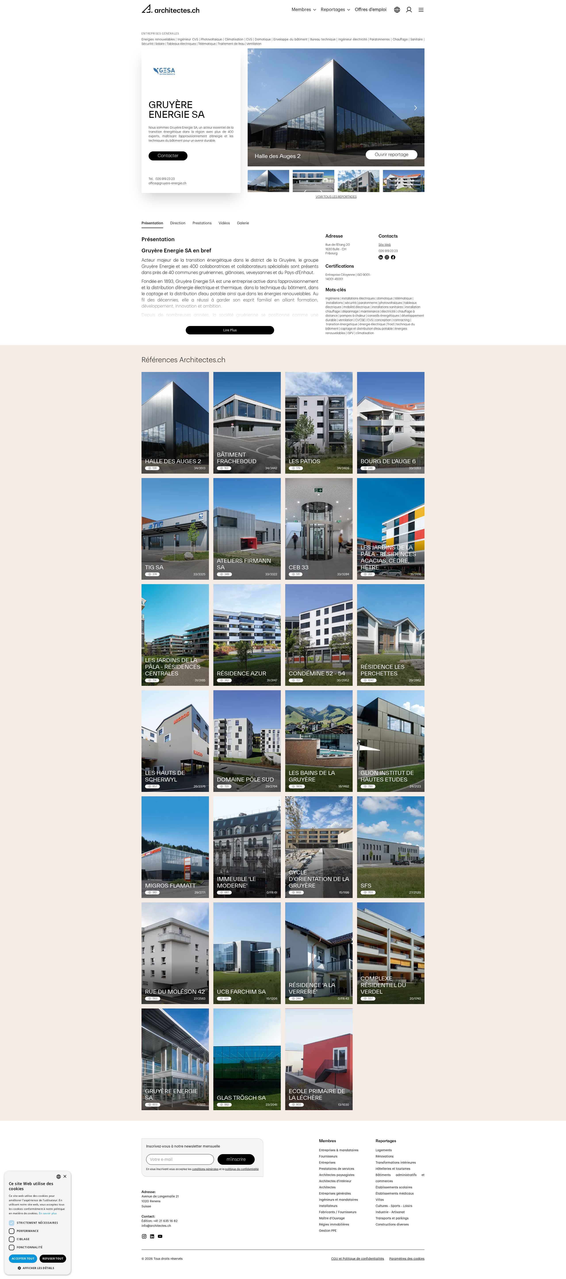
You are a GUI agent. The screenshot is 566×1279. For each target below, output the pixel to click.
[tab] (152, 223)
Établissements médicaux (395, 1193)
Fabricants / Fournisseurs (337, 1212)
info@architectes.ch (156, 1226)
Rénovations (385, 1156)
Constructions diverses (392, 1224)
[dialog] (37, 1223)
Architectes (327, 1187)
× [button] (64, 1176)
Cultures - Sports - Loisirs (394, 1206)
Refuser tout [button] (52, 1258)
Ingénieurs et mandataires (338, 1199)
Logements (384, 1150)
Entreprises (327, 1162)
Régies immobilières (334, 1224)
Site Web (385, 244)
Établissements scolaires (394, 1187)
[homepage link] (170, 9)
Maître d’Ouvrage (332, 1218)
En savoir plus (48, 1213)
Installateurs (328, 1206)
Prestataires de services (336, 1168)
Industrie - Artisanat (390, 1212)
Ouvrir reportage (391, 154)
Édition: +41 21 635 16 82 (160, 1221)
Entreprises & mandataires (338, 1150)
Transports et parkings (392, 1218)
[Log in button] (409, 9)
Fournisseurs (328, 1156)
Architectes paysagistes (336, 1175)
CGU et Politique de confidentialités (357, 1258)
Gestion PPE (328, 1230)
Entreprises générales (335, 1193)
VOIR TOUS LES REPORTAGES (336, 196)
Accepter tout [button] (23, 1258)
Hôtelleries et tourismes (393, 1168)
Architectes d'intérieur (335, 1181)
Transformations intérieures (396, 1162)
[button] (304, 10)
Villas (380, 1199)
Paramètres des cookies (406, 1258)
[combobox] (58, 1176)
